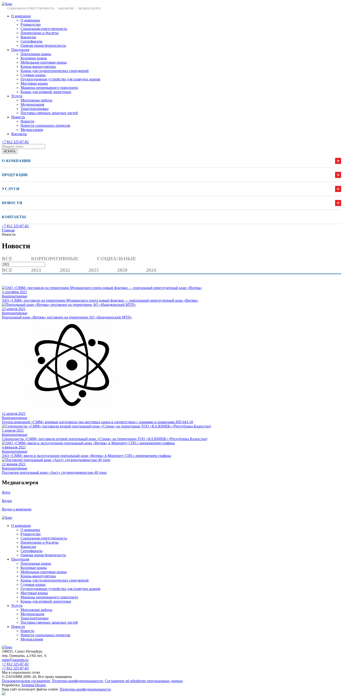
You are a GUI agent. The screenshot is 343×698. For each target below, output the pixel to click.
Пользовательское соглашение (26, 681)
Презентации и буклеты (40, 33)
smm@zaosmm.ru (15, 660)
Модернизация (32, 104)
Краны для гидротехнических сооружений (55, 71)
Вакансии (66, 8)
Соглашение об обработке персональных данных (144, 681)
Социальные (116, 258)
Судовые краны (33, 75)
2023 (93, 270)
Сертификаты (31, 41)
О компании (21, 16)
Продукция (20, 50)
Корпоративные (55, 258)
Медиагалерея (89, 8)
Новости (18, 117)
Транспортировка (35, 109)
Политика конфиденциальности (77, 681)
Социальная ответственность (30, 8)
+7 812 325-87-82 (15, 142)
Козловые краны (34, 58)
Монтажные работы (36, 100)
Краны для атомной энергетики (46, 92)
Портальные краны (36, 54)
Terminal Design (33, 685)
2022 (65, 270)
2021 (36, 270)
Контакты (19, 134)
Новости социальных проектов (45, 125)
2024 (151, 270)
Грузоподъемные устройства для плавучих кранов (60, 79)
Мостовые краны (34, 83)
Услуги (16, 96)
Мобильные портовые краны (44, 62)
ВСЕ (7, 258)
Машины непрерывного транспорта (49, 88)
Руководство (31, 24)
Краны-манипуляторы (38, 67)
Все (7, 270)
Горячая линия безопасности (43, 45)
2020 (122, 270)
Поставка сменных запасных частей (49, 113)
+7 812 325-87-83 (15, 668)
